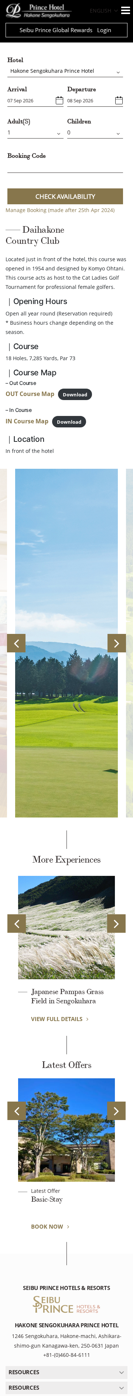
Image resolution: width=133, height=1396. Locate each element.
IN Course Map (27, 421)
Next (117, 643)
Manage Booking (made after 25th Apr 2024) (60, 210)
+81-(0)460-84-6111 (66, 1354)
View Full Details (57, 1019)
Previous (16, 643)
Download (75, 394)
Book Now (48, 1226)
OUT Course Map (30, 394)
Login (104, 30)
